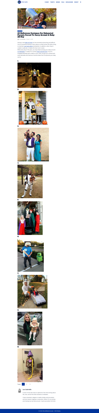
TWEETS (52, 2)
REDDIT (76, 2)
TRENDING (20, 31)
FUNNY (47, 2)
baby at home (28, 42)
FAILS (62, 2)
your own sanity (28, 46)
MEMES (58, 2)
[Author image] (18, 39)
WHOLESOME (69, 2)
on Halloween (21, 51)
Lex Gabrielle (22, 39)
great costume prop (42, 51)
